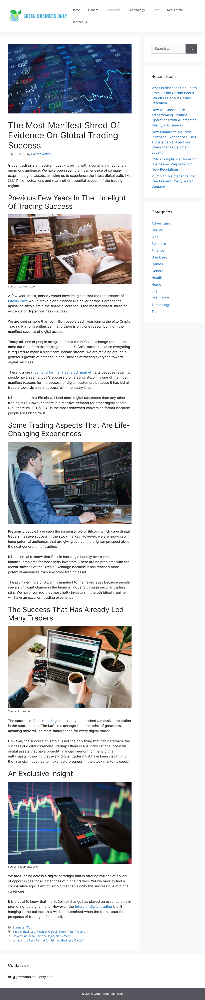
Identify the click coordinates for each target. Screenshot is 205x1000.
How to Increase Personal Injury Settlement (41, 936)
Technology (136, 10)
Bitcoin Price (18, 301)
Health (157, 278)
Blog (155, 237)
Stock (62, 931)
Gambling (159, 257)
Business (113, 10)
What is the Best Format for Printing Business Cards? (48, 940)
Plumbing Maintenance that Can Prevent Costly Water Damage (174, 181)
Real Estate (175, 10)
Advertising (161, 223)
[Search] (191, 49)
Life (155, 291)
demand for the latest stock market (62, 372)
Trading (80, 931)
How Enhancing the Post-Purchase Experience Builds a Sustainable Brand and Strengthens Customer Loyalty (174, 142)
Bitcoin (17, 931)
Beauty (157, 230)
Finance (158, 250)
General (93, 10)
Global (52, 931)
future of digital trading (93, 907)
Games (157, 264)
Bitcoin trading (45, 721)
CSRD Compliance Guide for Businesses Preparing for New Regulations (174, 164)
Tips (156, 10)
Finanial (42, 931)
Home (76, 10)
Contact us (79, 22)
